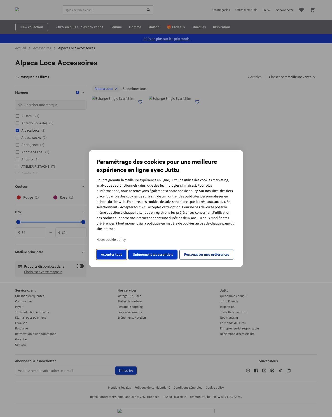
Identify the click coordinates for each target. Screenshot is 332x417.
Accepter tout (111, 254)
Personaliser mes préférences (206, 254)
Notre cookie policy (111, 239)
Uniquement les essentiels (153, 254)
